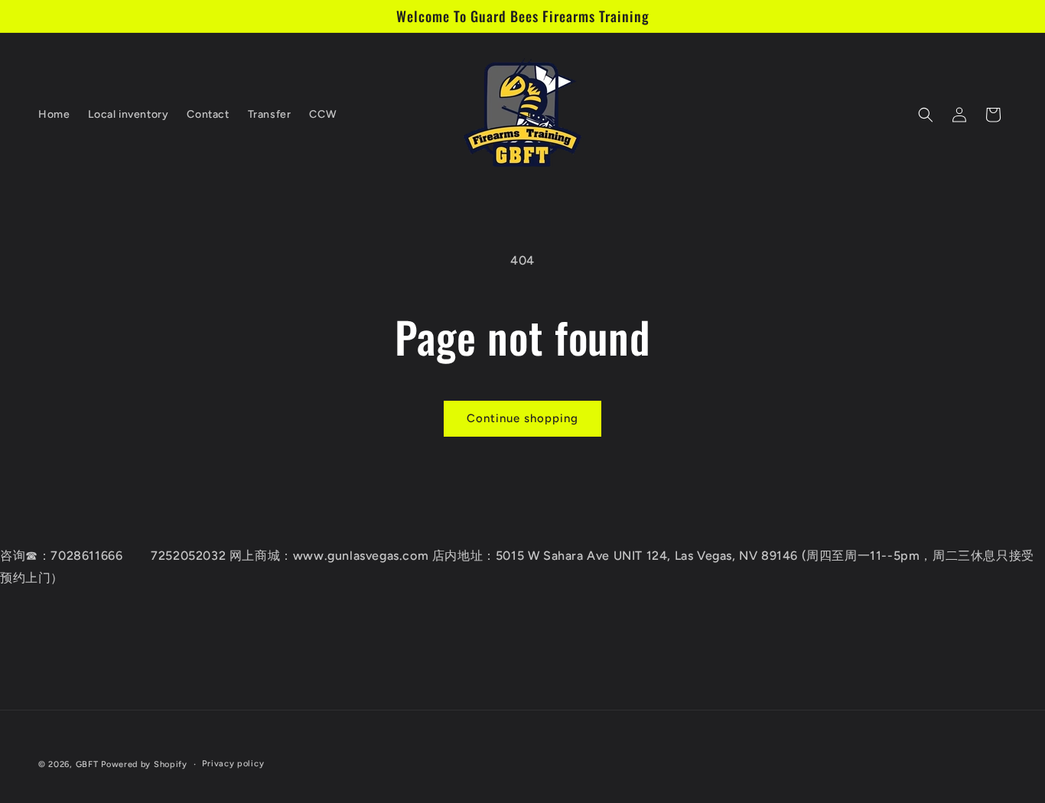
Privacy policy (233, 764)
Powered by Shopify (144, 764)
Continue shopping (522, 418)
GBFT (87, 764)
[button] (925, 115)
